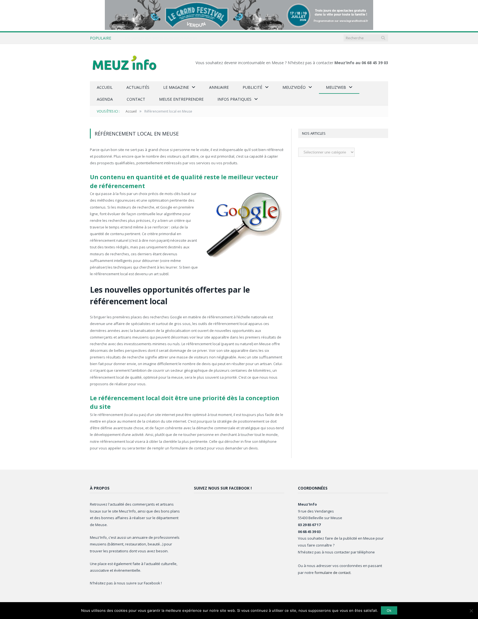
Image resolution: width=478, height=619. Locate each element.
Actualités (137, 87)
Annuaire (219, 87)
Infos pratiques (234, 99)
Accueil (105, 87)
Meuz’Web (336, 87)
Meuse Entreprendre (181, 99)
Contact (136, 99)
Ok (389, 610)
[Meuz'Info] (124, 63)
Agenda (105, 99)
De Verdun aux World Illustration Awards (161, 38)
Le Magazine (176, 87)
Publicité (252, 87)
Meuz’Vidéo (294, 87)
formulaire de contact (332, 572)
